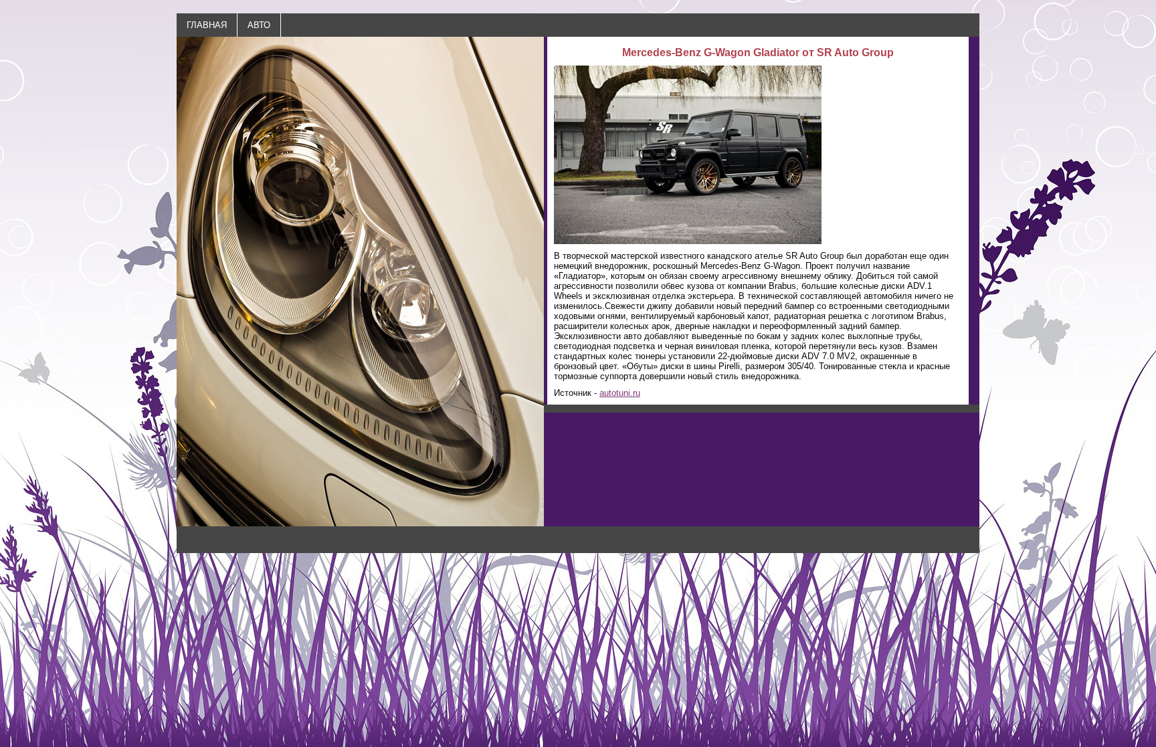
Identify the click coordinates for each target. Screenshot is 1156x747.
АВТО (259, 25)
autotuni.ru (619, 393)
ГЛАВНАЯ (207, 25)
